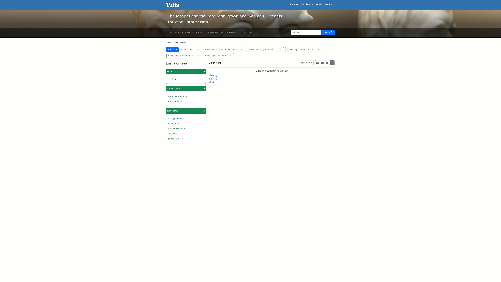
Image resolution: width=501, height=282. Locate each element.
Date (169, 71)
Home (170, 32)
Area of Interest (174, 88)
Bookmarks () (297, 4)
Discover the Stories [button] (188, 32)
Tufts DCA (173, 134)
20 (304, 62)
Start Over (172, 49)
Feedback (329, 4)
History (309, 4)
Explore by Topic (215, 32)
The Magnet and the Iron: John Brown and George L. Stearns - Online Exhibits (172, 4)
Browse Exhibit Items (239, 32)
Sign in (318, 4)
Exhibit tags (172, 111)
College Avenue (175, 119)
